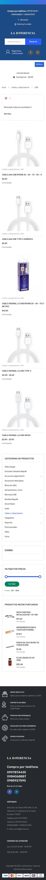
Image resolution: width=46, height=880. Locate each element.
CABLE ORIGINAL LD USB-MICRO (16, 435)
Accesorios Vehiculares (14, 481)
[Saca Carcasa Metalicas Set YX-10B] (10, 616)
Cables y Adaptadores (20, 87)
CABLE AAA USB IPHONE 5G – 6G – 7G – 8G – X (22, 175)
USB (22, 169)
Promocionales (11, 527)
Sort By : (8, 114)
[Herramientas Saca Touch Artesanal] (10, 631)
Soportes (8, 523)
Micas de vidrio (11, 485)
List (10, 98)
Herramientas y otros (13, 490)
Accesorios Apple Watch (15, 476)
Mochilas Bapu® (11, 499)
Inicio (4, 87)
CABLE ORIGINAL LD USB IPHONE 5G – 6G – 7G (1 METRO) (23, 305)
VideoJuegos (10, 467)
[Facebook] (30, 52)
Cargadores (9, 518)
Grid (6, 98)
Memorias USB (10, 495)
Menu (40, 64)
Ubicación (24, 20)
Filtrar (12, 584)
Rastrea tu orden (24, 24)
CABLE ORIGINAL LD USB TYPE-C (16, 371)
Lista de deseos (23, 73)
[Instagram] (37, 52)
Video (7, 532)
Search (33, 41)
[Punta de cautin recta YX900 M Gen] (10, 647)
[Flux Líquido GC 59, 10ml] (10, 662)
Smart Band (10, 504)
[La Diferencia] (23, 33)
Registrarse (16, 51)
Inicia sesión (18, 53)
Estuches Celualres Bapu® (16, 471)
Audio (7, 509)
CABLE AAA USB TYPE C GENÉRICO (17, 239)
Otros (7, 537)
